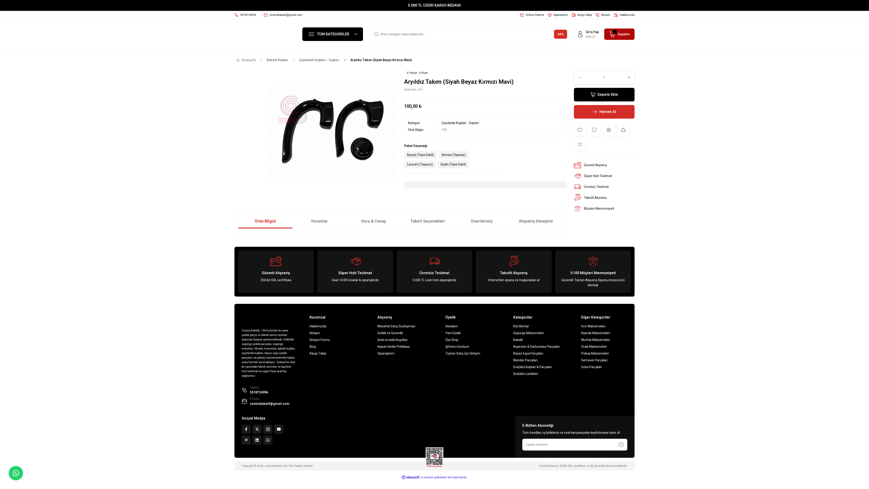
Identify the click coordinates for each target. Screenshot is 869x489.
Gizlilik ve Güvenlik (390, 333)
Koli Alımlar (521, 326)
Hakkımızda (318, 326)
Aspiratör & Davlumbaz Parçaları (536, 346)
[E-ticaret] (434, 477)
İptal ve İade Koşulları (392, 340)
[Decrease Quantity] (578, 77)
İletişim (315, 333)
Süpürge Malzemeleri (528, 333)
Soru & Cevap (373, 221)
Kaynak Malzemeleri (595, 333)
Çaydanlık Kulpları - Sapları (460, 123)
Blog (313, 346)
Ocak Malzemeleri (594, 346)
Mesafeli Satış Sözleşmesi (396, 326)
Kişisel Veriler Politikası (393, 346)
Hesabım (451, 326)
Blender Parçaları (525, 360)
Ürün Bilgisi (265, 221)
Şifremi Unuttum (457, 346)
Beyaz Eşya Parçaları (528, 353)
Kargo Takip (318, 353)
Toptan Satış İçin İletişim (462, 353)
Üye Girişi (451, 340)
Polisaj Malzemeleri (595, 353)
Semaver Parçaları (594, 360)
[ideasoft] (411, 477)
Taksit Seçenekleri (427, 221)
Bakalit (518, 340)
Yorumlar (319, 221)
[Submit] (621, 445)
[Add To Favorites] (580, 130)
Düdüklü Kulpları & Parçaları (532, 367)
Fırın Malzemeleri (593, 326)
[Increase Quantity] (631, 77)
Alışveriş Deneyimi (536, 221)
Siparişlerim (385, 353)
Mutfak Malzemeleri (595, 340)
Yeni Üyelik (453, 333)
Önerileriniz (482, 221)
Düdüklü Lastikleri (525, 374)
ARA (560, 34)
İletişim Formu (320, 340)
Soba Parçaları (591, 367)
